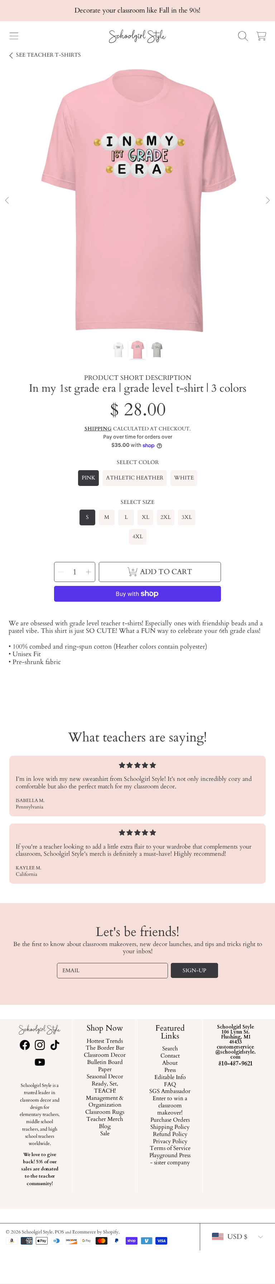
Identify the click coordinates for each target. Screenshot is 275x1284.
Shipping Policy (170, 1127)
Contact (170, 1056)
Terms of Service (170, 1148)
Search (170, 1049)
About (170, 1063)
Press (170, 1070)
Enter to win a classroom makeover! (170, 1106)
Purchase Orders (170, 1120)
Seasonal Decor (105, 1076)
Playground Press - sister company (170, 1159)
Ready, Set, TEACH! (105, 1087)
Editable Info (170, 1077)
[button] (13, 36)
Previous (7, 200)
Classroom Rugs (104, 1112)
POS (59, 1232)
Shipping (98, 429)
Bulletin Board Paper (105, 1066)
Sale (105, 1133)
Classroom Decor (105, 1055)
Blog (105, 1126)
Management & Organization (105, 1102)
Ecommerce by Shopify (95, 1232)
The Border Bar (105, 1048)
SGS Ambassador (170, 1092)
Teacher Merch (104, 1119)
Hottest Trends (105, 1041)
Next (267, 200)
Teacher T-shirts (48, 55)
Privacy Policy (170, 1141)
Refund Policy (170, 1134)
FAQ (170, 1084)
